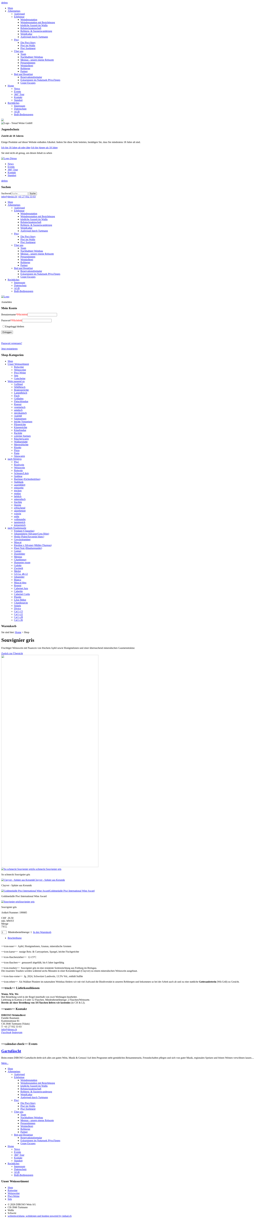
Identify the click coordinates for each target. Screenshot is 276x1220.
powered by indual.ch (40, 1216)
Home (18, 632)
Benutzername (14, 314)
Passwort (11, 320)
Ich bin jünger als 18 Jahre (44, 147)
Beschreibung (15, 938)
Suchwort (6, 193)
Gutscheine (19, 378)
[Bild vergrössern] (49, 866)
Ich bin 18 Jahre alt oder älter (16, 147)
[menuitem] (141, 8)
